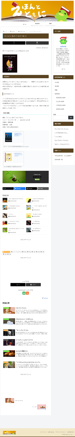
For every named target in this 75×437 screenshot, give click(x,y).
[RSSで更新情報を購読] (27, 293)
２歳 (38, 251)
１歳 (34, 251)
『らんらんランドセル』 (14, 221)
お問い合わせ (51, 432)
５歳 (10, 254)
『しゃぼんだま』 (36, 221)
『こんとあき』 (58, 136)
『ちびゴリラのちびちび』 (38, 198)
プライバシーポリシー (61, 432)
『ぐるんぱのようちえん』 (14, 205)
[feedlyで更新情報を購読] (23, 293)
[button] (37, 43)
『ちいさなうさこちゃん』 (61, 129)
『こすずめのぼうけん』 (61, 133)
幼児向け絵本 (7, 251)
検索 (54, 114)
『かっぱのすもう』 (36, 228)
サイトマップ (43, 432)
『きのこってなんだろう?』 (62, 144)
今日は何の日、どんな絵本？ (63, 155)
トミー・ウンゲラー (17, 251)
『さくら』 (11, 214)
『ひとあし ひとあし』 (37, 214)
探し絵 (24, 251)
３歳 (43, 251)
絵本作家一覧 (59, 159)
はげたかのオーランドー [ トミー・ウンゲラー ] (18, 154)
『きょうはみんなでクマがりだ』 (16, 198)
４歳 (5, 254)
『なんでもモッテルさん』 (61, 140)
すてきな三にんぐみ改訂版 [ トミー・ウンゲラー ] (18, 134)
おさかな (63, 46)
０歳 (29, 251)
